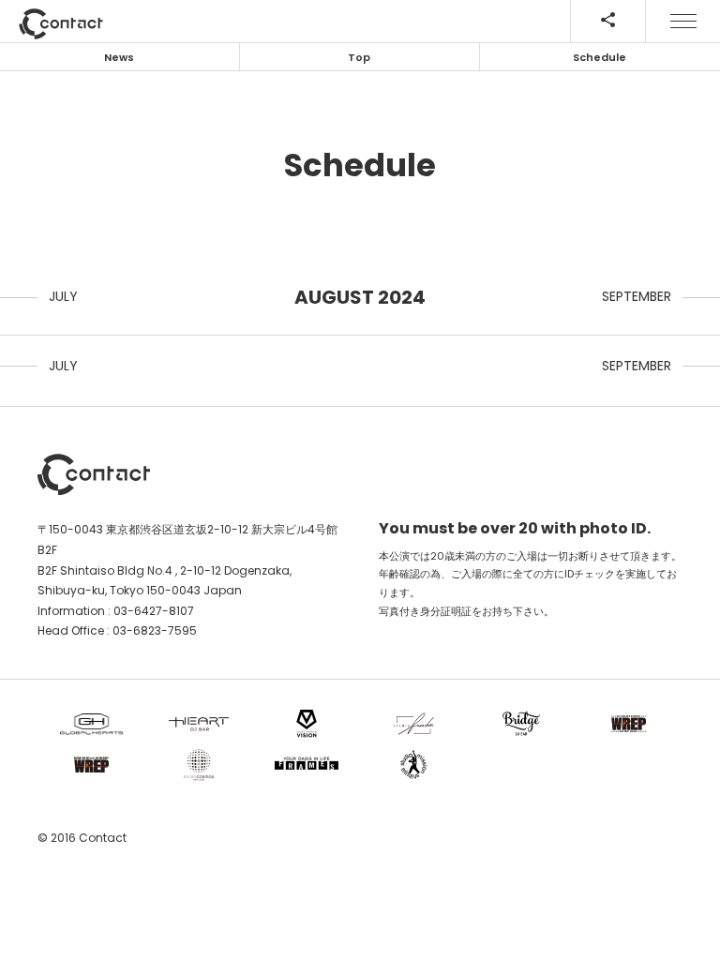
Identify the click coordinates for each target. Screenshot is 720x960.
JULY (63, 296)
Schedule (599, 57)
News (119, 57)
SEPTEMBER (636, 296)
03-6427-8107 (153, 611)
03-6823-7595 (154, 630)
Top (359, 57)
